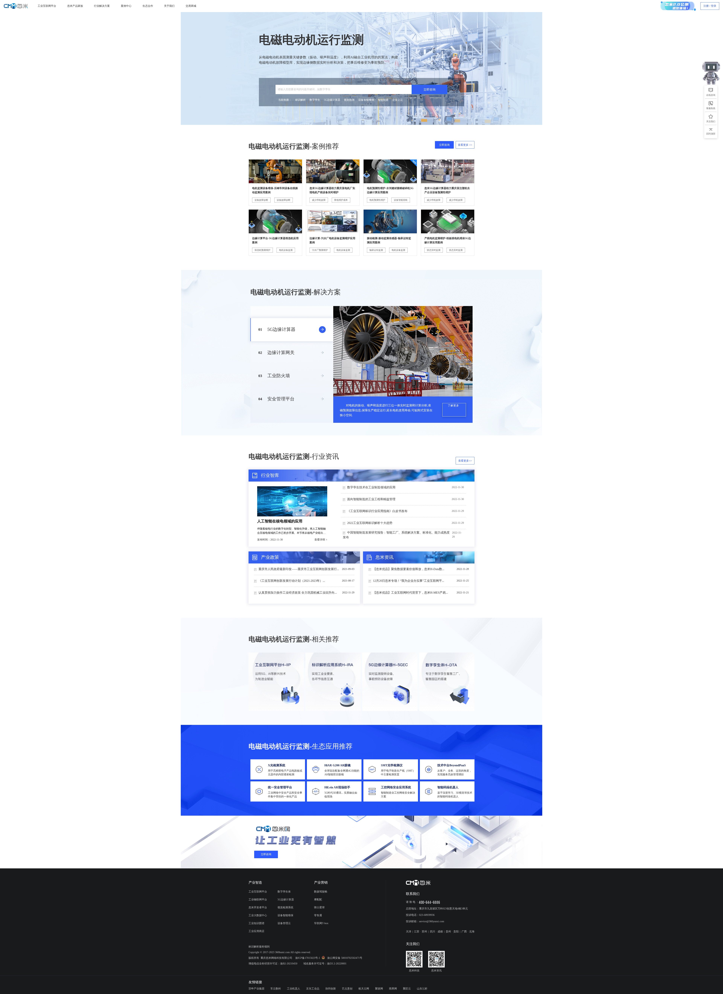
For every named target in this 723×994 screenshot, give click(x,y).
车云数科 (275, 988)
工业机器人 (293, 988)
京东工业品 (312, 988)
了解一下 (713, 52)
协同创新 (330, 988)
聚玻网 (379, 988)
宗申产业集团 (256, 988)
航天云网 (363, 988)
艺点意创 (347, 988)
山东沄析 (422, 988)
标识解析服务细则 (259, 946)
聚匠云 (407, 988)
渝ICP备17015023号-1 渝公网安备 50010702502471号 (328, 958)
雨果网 (393, 988)
